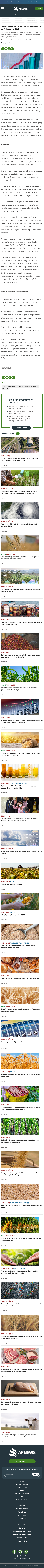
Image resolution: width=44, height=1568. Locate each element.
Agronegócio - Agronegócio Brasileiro (17, 386)
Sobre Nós (22, 1525)
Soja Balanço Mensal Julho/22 (11, 884)
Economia (5, 816)
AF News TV (22, 1518)
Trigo (3, 554)
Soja (12, 881)
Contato (22, 1528)
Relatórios (22, 1512)
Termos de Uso (22, 1538)
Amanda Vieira (6, 43)
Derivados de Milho (18, 783)
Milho (3, 685)
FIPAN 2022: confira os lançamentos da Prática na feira (20, 978)
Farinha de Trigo (22, 1484)
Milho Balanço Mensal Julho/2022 (13, 915)
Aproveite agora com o (22, 1)
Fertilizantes (19, 1268)
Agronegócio (7, 488)
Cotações (22, 1515)
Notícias (22, 1505)
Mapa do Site (22, 1541)
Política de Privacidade (22, 1534)
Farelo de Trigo (17, 943)
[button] (2, 48)
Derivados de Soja (22, 1499)
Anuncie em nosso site (22, 1531)
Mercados (5, 456)
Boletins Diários (22, 1509)
